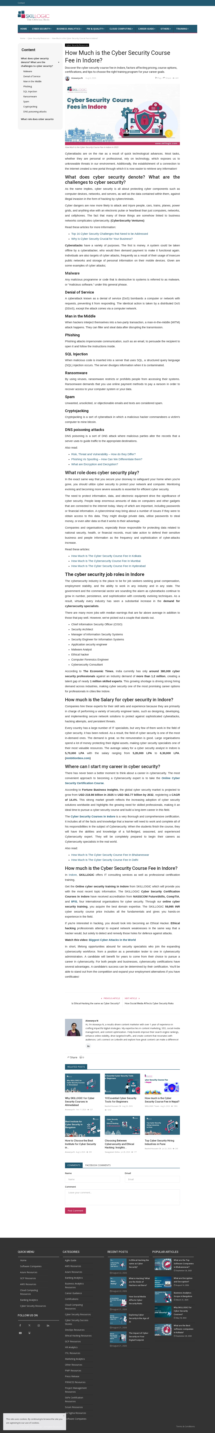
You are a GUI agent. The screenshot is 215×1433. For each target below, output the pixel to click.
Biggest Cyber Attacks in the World (112, 939)
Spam (26, 101)
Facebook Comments (98, 1165)
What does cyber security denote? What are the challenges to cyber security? (40, 62)
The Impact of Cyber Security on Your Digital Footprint (138, 1336)
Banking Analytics (29, 1299)
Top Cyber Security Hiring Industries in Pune (159, 1142)
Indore (73, 874)
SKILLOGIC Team (152, 1106)
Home (23, 28)
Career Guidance (73, 1293)
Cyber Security (41, 28)
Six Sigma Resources (75, 1412)
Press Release (72, 1376)
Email (128, 1173)
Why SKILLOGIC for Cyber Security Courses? (183, 1312)
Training (181, 28)
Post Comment (75, 1210)
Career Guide (146, 28)
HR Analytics (71, 1347)
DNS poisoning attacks (35, 111)
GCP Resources (28, 1278)
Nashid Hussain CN (113, 1106)
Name (68, 1173)
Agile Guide (70, 1260)
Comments (73, 1165)
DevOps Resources (75, 1329)
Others (165, 28)
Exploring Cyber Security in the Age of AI (139, 1318)
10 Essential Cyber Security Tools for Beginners (120, 1100)
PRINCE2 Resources (75, 1382)
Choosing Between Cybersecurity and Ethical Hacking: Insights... (119, 1144)
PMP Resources (73, 1370)
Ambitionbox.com (78, 758)
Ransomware (30, 96)
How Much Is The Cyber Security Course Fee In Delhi (104, 859)
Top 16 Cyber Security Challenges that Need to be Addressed (109, 233)
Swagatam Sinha (112, 1152)
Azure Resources (28, 1272)
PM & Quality (95, 28)
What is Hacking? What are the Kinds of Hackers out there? (139, 1281)
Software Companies (31, 1266)
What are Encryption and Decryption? (94, 464)
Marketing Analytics (75, 1358)
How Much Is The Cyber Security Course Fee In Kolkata (106, 556)
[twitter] (29, 1325)
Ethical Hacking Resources (78, 1335)
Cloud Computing (120, 28)
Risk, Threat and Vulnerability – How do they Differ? (103, 454)
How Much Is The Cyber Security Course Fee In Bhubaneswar (110, 854)
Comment (70, 1186)
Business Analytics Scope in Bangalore (183, 1296)
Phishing (27, 86)
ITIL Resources (72, 1353)
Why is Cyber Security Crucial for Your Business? (102, 238)
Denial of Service (31, 76)
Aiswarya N (77, 78)
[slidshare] (29, 1332)
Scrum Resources (74, 1407)
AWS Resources (28, 1284)
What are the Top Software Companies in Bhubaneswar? (184, 1265)
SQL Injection (30, 91)
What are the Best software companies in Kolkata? (183, 1330)
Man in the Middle (32, 81)
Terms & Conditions (185, 1426)
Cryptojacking (30, 106)
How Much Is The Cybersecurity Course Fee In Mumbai (106, 561)
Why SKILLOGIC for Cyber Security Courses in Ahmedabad (79, 1102)
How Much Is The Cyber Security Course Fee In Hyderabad (108, 566)
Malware (27, 71)
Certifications (71, 1298)
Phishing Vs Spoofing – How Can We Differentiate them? (106, 459)
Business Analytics (68, 28)
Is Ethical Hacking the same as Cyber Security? (95, 1003)
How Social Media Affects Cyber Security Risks (149, 1003)
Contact (21, 3)
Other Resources (73, 1364)
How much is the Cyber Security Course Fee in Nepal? (162, 1100)
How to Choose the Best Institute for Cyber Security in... (80, 1144)
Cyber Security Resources (38, 38)
